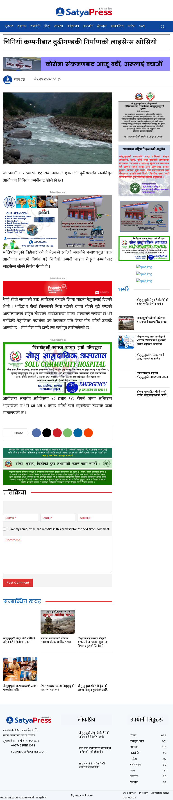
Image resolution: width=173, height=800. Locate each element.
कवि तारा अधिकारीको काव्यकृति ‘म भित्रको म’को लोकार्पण (95, 750)
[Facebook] (36, 432)
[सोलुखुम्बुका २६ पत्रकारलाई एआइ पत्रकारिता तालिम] (20, 669)
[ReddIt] (88, 432)
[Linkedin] (77, 432)
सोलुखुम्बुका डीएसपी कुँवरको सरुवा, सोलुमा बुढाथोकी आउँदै (93, 688)
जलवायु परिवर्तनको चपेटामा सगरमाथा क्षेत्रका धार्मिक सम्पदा (56, 640)
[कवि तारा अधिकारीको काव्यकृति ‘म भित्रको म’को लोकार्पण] (68, 751)
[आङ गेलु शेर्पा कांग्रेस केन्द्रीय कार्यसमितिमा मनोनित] (68, 767)
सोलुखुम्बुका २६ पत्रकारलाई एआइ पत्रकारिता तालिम (19, 688)
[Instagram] (17, 758)
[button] (162, 26)
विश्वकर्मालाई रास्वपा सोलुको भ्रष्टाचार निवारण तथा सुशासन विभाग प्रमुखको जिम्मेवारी (92, 642)
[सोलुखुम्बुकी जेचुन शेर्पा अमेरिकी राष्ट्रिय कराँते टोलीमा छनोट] (20, 622)
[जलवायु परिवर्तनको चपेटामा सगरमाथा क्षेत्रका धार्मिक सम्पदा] (58, 622)
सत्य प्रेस (19, 80)
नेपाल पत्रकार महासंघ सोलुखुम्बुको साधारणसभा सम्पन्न (57, 688)
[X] (46, 432)
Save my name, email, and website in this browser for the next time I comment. (59, 529)
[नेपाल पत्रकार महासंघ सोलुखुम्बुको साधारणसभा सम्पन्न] (58, 669)
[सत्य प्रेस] (8, 79)
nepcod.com (84, 795)
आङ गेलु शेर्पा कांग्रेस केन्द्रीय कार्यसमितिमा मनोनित (92, 765)
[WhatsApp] (67, 432)
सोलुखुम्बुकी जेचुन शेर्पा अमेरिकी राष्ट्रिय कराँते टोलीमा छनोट (19, 640)
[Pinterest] (57, 432)
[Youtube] (48, 758)
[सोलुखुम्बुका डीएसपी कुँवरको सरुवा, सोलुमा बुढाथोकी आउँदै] (95, 669)
